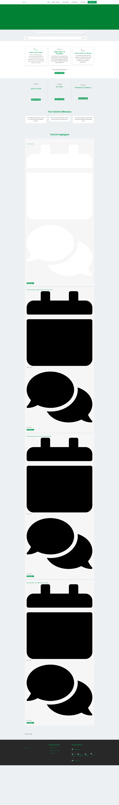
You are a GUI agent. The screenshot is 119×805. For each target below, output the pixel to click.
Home (48, 2)
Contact (26, 748)
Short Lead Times (36, 52)
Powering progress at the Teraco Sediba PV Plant (39, 436)
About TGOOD (55, 2)
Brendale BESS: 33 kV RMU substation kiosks (37, 583)
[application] (60, 2)
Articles (83, 2)
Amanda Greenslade (30, 143)
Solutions (65, 2)
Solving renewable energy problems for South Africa (40, 290)
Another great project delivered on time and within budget (49, 141)
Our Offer (74, 2)
